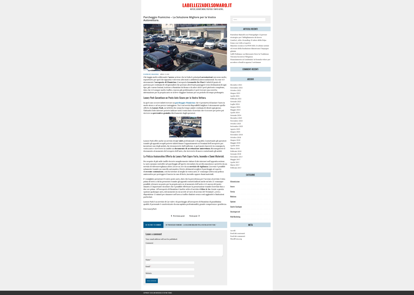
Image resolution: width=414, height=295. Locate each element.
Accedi (232, 230)
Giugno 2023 (235, 132)
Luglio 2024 (234, 104)
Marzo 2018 (235, 148)
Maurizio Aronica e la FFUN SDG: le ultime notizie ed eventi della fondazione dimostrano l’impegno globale (249, 48)
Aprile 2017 (234, 162)
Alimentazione (235, 181)
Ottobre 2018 (235, 137)
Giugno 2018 (235, 140)
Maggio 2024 (235, 110)
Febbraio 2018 (235, 151)
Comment (149, 243)
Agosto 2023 (235, 129)
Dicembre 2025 (236, 85)
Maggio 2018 (235, 143)
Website (149, 273)
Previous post (179, 216)
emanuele (155, 74)
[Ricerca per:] (249, 19)
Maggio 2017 (235, 159)
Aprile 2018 (234, 145)
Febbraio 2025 (235, 98)
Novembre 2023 (236, 121)
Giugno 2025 (235, 93)
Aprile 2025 (234, 96)
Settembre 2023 (236, 126)
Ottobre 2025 (235, 90)
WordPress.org (236, 239)
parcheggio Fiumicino (185, 102)
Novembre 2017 (236, 157)
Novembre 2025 (236, 87)
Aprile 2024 (234, 112)
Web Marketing (235, 216)
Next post (193, 216)
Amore (232, 186)
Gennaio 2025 (235, 101)
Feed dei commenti (237, 236)
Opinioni (233, 201)
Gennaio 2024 (235, 115)
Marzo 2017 (235, 165)
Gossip (232, 191)
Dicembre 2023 (236, 118)
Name (148, 260)
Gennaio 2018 (235, 154)
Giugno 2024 (235, 107)
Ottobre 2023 (235, 123)
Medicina (233, 196)
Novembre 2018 (236, 134)
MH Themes (169, 293)
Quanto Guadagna (236, 206)
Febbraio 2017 (235, 168)
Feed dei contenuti (237, 233)
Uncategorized (235, 211)
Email (148, 266)
